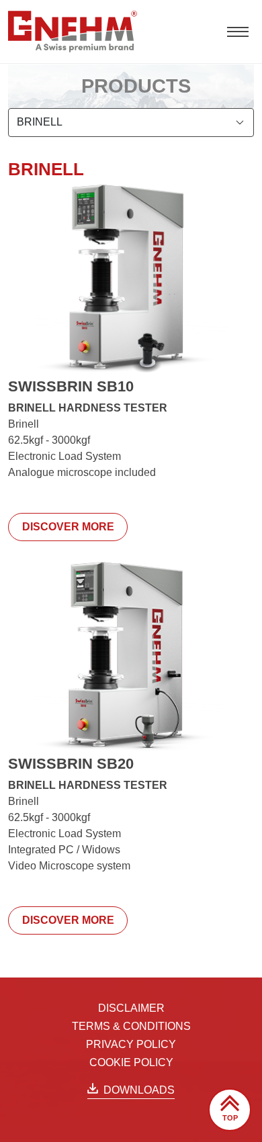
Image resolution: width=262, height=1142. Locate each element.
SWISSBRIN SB (71, 386)
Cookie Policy (131, 1062)
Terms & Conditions (131, 1026)
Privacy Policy (131, 1044)
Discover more (68, 526)
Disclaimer (131, 1008)
